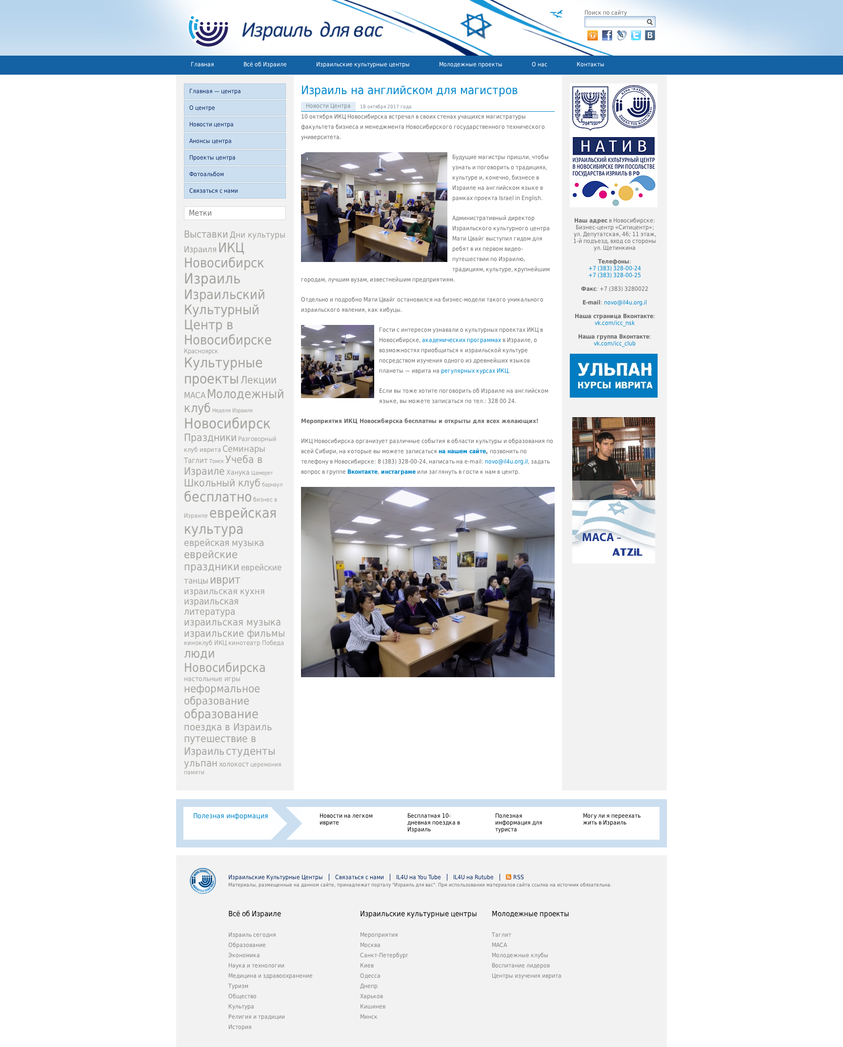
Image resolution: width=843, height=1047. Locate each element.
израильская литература (211, 606)
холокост (234, 764)
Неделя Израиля (232, 410)
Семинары (243, 448)
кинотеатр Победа (256, 642)
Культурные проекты (223, 371)
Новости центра (211, 124)
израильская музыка (232, 622)
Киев (367, 965)
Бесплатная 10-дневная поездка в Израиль (433, 822)
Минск (369, 1016)
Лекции (259, 380)
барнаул (272, 485)
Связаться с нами (213, 190)
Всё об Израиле (265, 64)
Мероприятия (379, 934)
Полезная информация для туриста (518, 822)
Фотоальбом (206, 174)
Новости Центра (328, 105)
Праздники (210, 437)
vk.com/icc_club (615, 343)
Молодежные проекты (470, 64)
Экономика (244, 955)
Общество (242, 996)
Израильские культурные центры (363, 64)
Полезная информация (230, 816)
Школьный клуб (222, 483)
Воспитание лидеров (521, 965)
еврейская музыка (224, 542)
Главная (202, 64)
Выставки (206, 234)
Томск (216, 461)
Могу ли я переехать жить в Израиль (612, 819)
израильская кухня (224, 591)
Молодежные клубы (520, 955)
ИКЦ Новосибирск (224, 255)
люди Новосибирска (225, 660)
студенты (251, 751)
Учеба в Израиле (223, 465)
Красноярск (201, 351)
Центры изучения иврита (527, 975)
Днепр (369, 986)
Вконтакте (362, 471)
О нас (539, 64)
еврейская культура (230, 521)
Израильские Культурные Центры (275, 877)
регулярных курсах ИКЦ (474, 370)
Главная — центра (215, 91)
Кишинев (372, 1006)
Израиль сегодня (252, 934)
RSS (518, 877)
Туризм (238, 986)
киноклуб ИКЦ (205, 642)
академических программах (461, 340)
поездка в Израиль (228, 727)
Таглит (196, 460)
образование (221, 714)
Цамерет (262, 473)
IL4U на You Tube (418, 877)
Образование (247, 945)
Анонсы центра (210, 141)
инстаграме (398, 471)
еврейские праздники (212, 560)
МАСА (194, 395)
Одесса (370, 975)
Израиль (212, 278)
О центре (202, 107)
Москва (370, 945)
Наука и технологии (256, 965)
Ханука (238, 472)
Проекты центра (212, 157)
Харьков (371, 996)
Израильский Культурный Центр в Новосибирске (228, 317)
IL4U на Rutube (473, 877)
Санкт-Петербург (384, 955)
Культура (241, 1006)
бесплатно (218, 497)
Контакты (590, 64)
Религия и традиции (256, 1016)
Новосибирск (227, 423)
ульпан (201, 763)
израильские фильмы (234, 633)
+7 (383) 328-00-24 (614, 268)
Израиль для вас (279, 28)
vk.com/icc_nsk (615, 323)
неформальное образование (222, 695)
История (240, 1027)
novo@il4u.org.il (506, 461)
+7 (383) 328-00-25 (614, 275)
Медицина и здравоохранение (270, 975)
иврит (225, 579)
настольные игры (212, 679)
